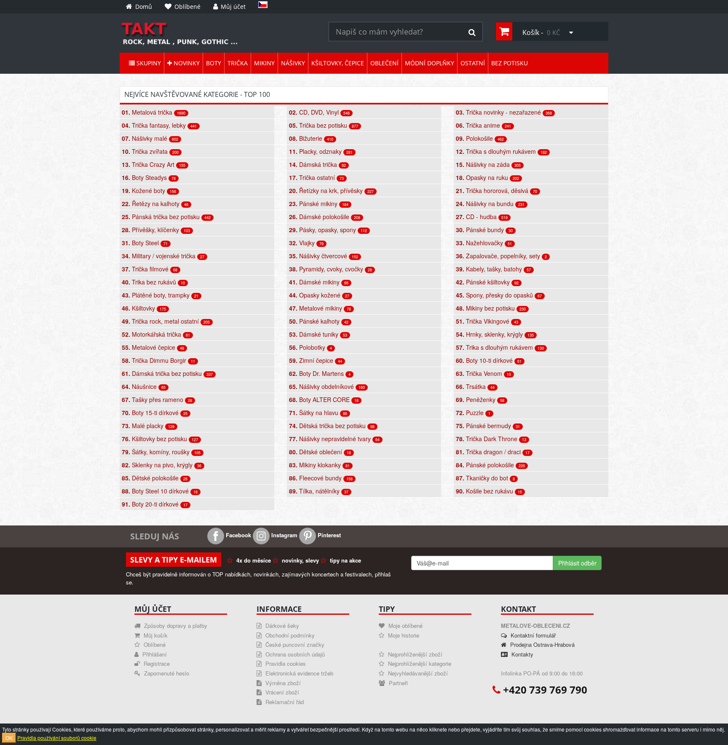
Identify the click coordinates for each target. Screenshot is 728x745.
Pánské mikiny (318, 203)
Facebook (237, 535)
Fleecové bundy (321, 478)
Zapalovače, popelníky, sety (501, 256)
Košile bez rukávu (489, 491)
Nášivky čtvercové (323, 256)
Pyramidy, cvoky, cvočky (330, 269)
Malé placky (148, 425)
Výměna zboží (282, 683)
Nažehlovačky (484, 243)
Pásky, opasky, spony (328, 229)
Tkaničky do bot (485, 478)
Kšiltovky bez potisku (160, 438)
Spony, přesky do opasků (499, 295)
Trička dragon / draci (493, 452)
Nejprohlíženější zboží (414, 654)
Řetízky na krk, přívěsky (331, 190)
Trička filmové (149, 269)
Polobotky (310, 347)
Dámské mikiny (318, 282)
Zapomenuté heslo (165, 673)
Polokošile (480, 138)
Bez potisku (509, 63)
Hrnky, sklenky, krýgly (495, 334)
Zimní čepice (315, 360)
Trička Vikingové (487, 321)
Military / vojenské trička (163, 256)
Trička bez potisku (323, 125)
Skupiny (148, 63)
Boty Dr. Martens (320, 373)
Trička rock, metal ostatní (166, 321)
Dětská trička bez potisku (332, 425)
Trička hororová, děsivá (496, 190)
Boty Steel (145, 243)
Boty (213, 63)
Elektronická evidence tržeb (298, 673)
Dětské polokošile (154, 478)
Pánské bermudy (488, 425)
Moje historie (402, 635)
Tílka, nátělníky (318, 491)
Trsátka (475, 386)
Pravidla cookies (285, 663)
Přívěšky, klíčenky (156, 229)
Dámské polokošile (324, 216)
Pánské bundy (484, 229)
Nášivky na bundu (490, 203)
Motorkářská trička (156, 334)
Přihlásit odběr (577, 563)
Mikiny (264, 63)
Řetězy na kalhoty (155, 203)
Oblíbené (154, 644)
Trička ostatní (316, 177)
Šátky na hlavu (318, 412)
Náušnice (144, 386)
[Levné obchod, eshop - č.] (218, 33)
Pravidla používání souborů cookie (56, 737)
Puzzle (473, 412)
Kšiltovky (144, 308)
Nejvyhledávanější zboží (417, 673)
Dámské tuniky (318, 334)
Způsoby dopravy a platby (174, 626)
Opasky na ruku (487, 177)
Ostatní (472, 63)
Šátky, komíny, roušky (161, 452)
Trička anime (483, 125)
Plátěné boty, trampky (160, 295)
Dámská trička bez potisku (167, 373)
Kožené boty (149, 190)
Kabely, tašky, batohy (493, 269)
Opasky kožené (319, 295)
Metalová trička (153, 112)
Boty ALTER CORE (324, 399)
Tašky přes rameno (157, 399)
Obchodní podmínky (289, 635)
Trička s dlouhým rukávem (501, 151)
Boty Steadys (149, 177)
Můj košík (155, 635)
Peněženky (480, 399)
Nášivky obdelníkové (327, 386)
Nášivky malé (150, 138)
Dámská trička (317, 164)
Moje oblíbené (405, 626)
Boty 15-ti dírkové (154, 412)
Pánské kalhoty (318, 321)
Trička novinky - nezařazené (504, 112)
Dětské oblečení (320, 452)
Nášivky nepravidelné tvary (334, 438)
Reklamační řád (284, 702)
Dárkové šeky (281, 626)
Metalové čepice (153, 347)
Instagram (283, 535)
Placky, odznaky (321, 151)
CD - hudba (482, 216)
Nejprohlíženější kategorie (418, 663)
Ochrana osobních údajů (294, 654)
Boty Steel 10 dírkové (160, 491)
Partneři (397, 683)
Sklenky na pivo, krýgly (161, 465)
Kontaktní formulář (532, 635)
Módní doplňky (429, 63)
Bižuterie (311, 138)
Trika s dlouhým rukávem (500, 347)
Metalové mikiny (320, 308)
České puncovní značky (294, 644)
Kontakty (521, 654)
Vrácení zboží (281, 692)
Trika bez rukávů (153, 282)
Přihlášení (154, 654)
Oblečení (384, 63)
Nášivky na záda (488, 164)
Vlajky (306, 243)
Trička (238, 63)
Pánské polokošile (490, 465)
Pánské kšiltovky (487, 282)
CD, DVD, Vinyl (319, 112)
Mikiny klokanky (319, 465)
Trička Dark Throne (491, 438)
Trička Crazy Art (153, 164)
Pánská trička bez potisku (166, 216)
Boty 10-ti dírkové (489, 360)
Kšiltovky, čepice (337, 63)
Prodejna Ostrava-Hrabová (542, 644)
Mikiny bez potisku (491, 308)
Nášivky (293, 63)
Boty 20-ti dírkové (154, 504)
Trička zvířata (150, 151)
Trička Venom (483, 373)
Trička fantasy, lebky (159, 125)
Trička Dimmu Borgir (158, 360)
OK (9, 737)
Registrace (156, 663)
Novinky (186, 63)
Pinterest (328, 535)
